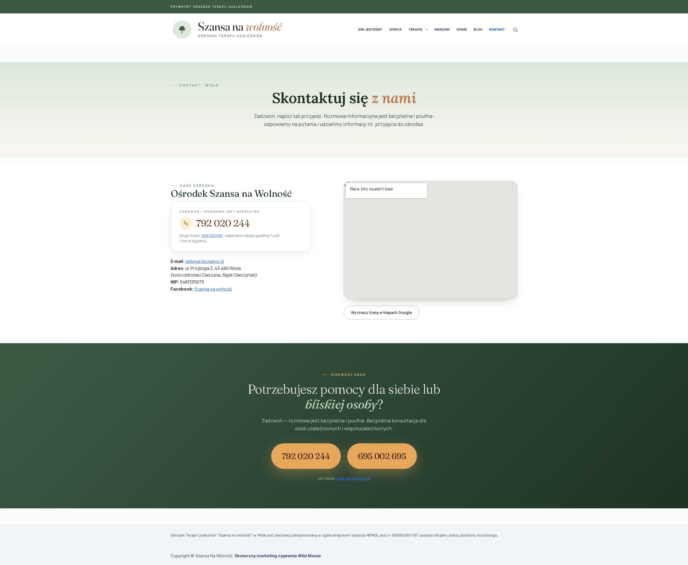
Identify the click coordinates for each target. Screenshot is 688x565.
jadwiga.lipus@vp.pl (204, 261)
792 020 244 (223, 223)
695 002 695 (212, 235)
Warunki (442, 29)
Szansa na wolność (213, 289)
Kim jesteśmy (370, 29)
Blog (478, 29)
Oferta (395, 29)
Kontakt (497, 29)
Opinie (461, 29)
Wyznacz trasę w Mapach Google (381, 312)
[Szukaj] (515, 30)
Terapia (415, 29)
